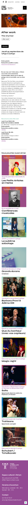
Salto (5, 390)
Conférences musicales (10, 211)
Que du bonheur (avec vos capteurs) (14, 332)
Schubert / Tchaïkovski (9, 451)
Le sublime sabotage (8, 242)
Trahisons (8, 421)
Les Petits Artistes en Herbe (12, 181)
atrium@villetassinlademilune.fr (12, 500)
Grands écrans (11, 271)
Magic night (9, 361)
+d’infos (3, 140)
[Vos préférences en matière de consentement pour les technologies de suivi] (25, 502)
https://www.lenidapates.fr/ (8, 64)
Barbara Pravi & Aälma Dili (11, 301)
